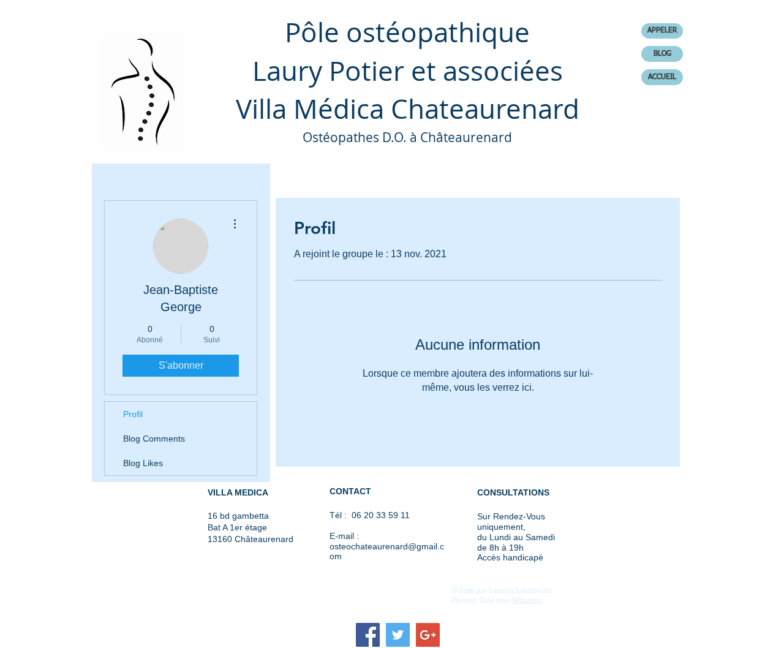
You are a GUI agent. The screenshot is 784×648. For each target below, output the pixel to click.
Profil (133, 414)
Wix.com (526, 600)
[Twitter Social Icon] (398, 635)
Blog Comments (154, 438)
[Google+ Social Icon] (428, 635)
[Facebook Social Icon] (368, 635)
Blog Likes (143, 463)
